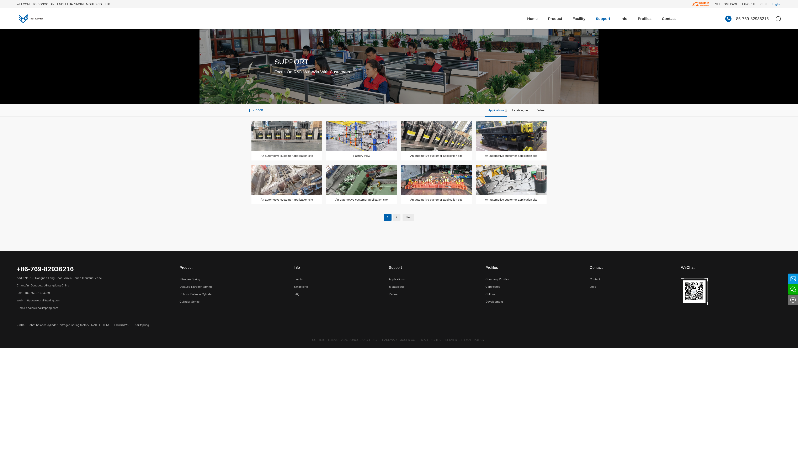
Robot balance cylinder (42, 325)
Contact (669, 19)
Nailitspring (141, 325)
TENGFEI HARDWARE (117, 325)
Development (494, 301)
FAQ (296, 294)
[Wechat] (793, 289)
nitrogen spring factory (74, 325)
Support (603, 19)
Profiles (644, 19)
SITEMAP (465, 340)
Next (408, 217)
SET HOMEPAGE (726, 4)
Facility (579, 19)
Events (298, 279)
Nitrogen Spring (190, 279)
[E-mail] (793, 279)
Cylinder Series (190, 301)
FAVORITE (749, 4)
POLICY (479, 340)
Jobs (593, 286)
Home (532, 19)
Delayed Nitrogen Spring (196, 286)
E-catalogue (520, 110)
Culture (490, 294)
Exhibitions (301, 286)
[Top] (793, 300)
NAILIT (95, 325)
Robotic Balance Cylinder (196, 294)
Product (555, 19)
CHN (763, 4)
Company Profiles (497, 279)
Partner (541, 110)
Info (624, 19)
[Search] (778, 18)
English (776, 4)
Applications (496, 110)
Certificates (492, 286)
